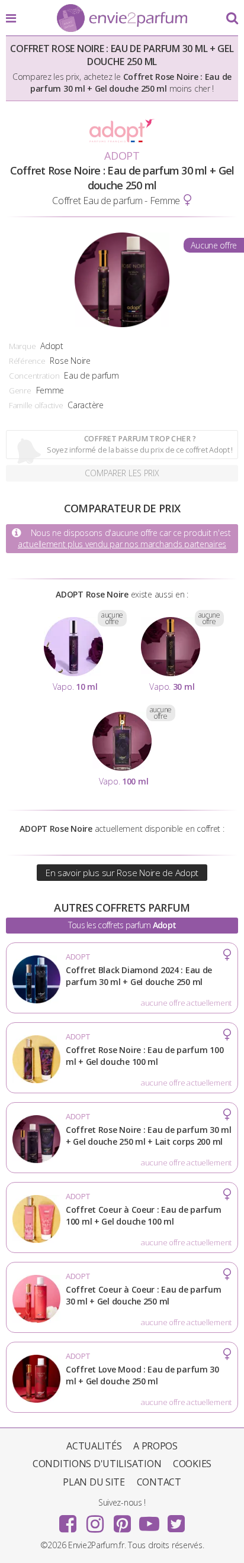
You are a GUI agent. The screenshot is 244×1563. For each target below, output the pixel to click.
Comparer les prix (122, 473)
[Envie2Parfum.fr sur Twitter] (176, 1520)
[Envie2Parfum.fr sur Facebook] (68, 1520)
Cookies (192, 1463)
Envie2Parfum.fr (122, 19)
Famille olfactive (36, 405)
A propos (155, 1445)
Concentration (34, 375)
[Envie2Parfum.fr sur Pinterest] (122, 1520)
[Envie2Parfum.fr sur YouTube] (149, 1520)
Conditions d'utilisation (97, 1463)
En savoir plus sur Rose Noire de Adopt (122, 873)
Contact (159, 1481)
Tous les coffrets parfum (122, 925)
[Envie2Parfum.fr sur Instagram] (95, 1520)
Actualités (93, 1445)
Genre (20, 390)
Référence (27, 361)
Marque (22, 346)
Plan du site (94, 1481)
